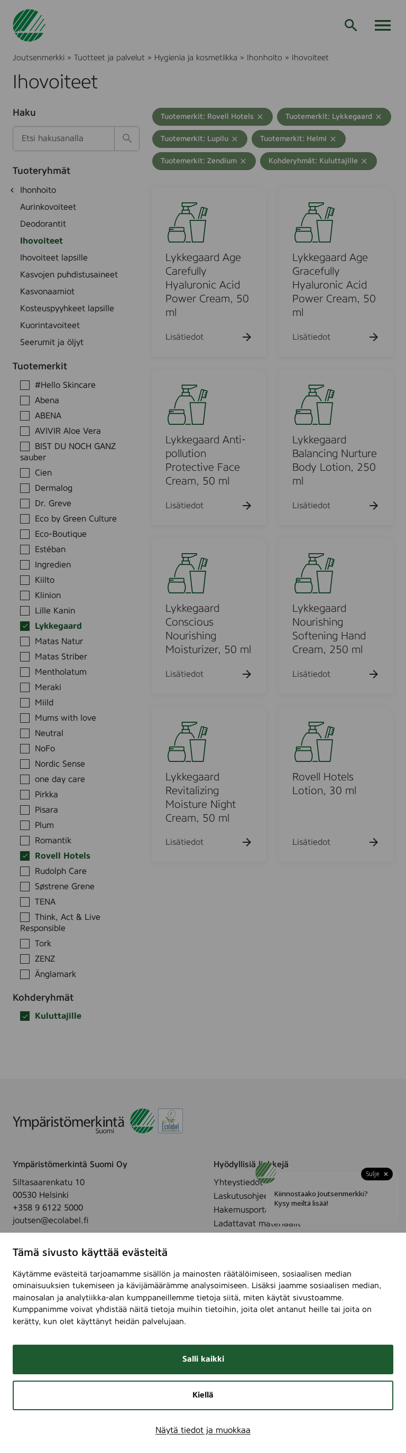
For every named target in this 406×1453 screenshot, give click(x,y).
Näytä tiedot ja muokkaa (203, 1430)
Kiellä (203, 1395)
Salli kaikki (203, 1359)
